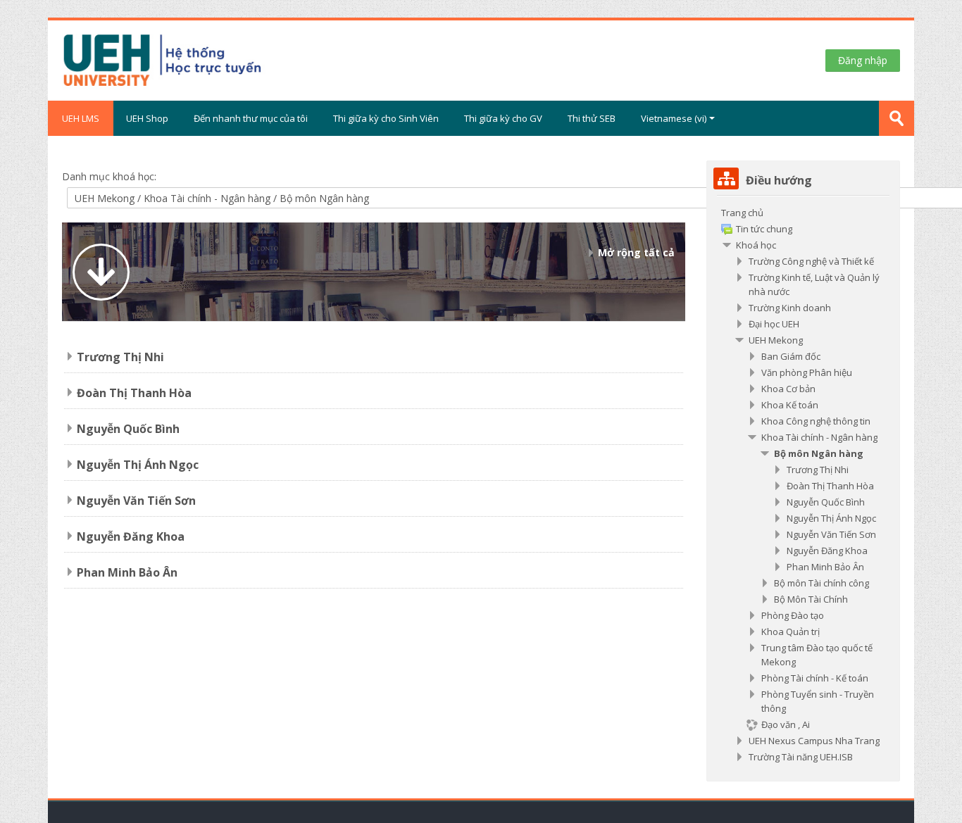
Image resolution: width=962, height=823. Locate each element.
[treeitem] (803, 485)
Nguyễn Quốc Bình (128, 428)
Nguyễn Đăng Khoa (131, 536)
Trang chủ (742, 212)
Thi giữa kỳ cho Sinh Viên (386, 118)
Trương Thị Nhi (120, 357)
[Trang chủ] (216, 59)
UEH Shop (147, 118)
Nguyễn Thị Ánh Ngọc (138, 464)
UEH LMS (80, 118)
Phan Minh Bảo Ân (127, 572)
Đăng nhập (862, 60)
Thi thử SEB (592, 118)
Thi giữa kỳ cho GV (503, 118)
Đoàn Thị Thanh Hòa (134, 393)
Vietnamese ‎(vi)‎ (673, 118)
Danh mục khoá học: (109, 176)
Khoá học (756, 245)
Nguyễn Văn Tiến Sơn (136, 500)
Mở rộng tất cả (636, 252)
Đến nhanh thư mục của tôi (251, 118)
